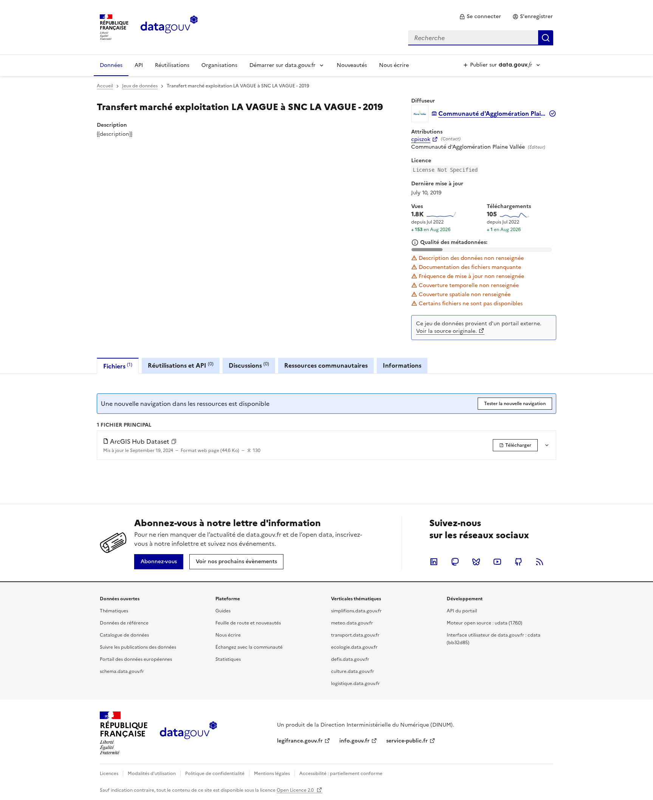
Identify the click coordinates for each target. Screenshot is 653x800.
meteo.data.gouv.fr (352, 623)
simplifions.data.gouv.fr (356, 610)
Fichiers (117, 366)
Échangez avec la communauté (249, 647)
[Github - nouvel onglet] (518, 561)
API (139, 65)
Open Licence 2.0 (296, 790)
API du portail (462, 610)
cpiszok (420, 139)
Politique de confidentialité (214, 773)
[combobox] (480, 37)
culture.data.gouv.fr (352, 671)
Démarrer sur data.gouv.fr (282, 65)
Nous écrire (394, 65)
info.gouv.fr (354, 741)
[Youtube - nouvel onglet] (497, 561)
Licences (109, 773)
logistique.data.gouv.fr (355, 683)
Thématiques (114, 610)
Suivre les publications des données (138, 647)
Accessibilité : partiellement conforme (340, 773)
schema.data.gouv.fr (122, 671)
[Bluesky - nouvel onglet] (476, 561)
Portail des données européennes (136, 659)
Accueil (105, 85)
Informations (402, 365)
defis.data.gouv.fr (350, 659)
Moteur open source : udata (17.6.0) (484, 623)
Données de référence (124, 623)
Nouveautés (352, 65)
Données (111, 65)
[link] (480, 16)
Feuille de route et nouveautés (248, 623)
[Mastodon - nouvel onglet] (455, 561)
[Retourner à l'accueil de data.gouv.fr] (169, 26)
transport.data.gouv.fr (355, 635)
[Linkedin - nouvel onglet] (433, 561)
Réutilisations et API (181, 365)
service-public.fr (407, 741)
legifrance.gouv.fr (300, 741)
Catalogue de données (124, 635)
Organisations (219, 65)
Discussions (249, 365)
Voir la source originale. (446, 331)
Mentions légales (272, 773)
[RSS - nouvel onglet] (539, 561)
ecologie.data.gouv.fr (354, 647)
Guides (223, 610)
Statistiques (228, 659)
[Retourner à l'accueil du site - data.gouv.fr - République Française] (188, 733)
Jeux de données (140, 85)
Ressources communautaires (326, 365)
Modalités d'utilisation (152, 773)
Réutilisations (172, 65)
